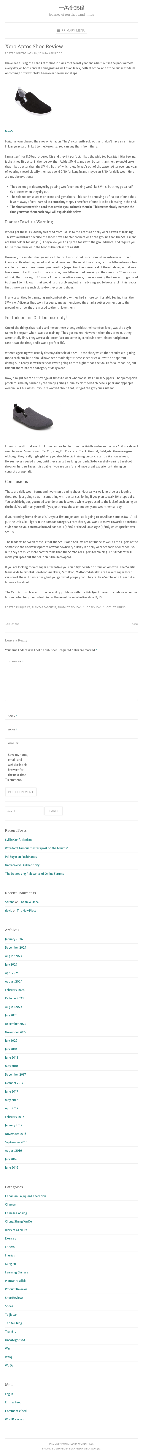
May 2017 (11, 1100)
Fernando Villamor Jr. (85, 1448)
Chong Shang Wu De (18, 1221)
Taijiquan (11, 1315)
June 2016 (11, 1167)
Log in (9, 1394)
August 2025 (13, 956)
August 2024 (13, 981)
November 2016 (15, 1134)
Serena (10, 902)
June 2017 (11, 1091)
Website (13, 743)
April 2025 (12, 973)
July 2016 (11, 1159)
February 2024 (15, 990)
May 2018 (11, 1066)
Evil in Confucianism (18, 840)
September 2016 (16, 1142)
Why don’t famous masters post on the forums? (36, 848)
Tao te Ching (13, 1323)
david (8, 910)
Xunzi (135, 623)
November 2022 (15, 1032)
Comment (16, 661)
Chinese (10, 1204)
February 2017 (14, 1117)
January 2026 (14, 939)
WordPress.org (15, 1419)
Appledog (56, 53)
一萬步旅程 (71, 7)
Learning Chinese (16, 1272)
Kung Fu (10, 1264)
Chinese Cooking (16, 1213)
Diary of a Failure (16, 1230)
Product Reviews (70, 607)
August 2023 (13, 1007)
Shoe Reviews (92, 607)
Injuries (24, 607)
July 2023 (11, 1015)
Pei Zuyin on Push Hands (21, 857)
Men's (9, 131)
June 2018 (11, 1057)
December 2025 (15, 947)
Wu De (9, 1365)
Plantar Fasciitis (44, 607)
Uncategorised (15, 1340)
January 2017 (13, 1125)
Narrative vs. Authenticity (22, 865)
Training (119, 607)
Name (12, 715)
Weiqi (8, 1357)
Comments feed (16, 1411)
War (7, 1348)
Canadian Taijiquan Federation (25, 1196)
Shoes (107, 607)
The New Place (29, 902)
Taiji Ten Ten (12, 623)
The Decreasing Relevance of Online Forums (34, 874)
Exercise (10, 1238)
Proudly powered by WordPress (71, 1443)
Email (13, 729)
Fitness (10, 1247)
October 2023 (14, 998)
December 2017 (15, 1074)
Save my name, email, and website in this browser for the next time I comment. (18, 767)
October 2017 (14, 1083)
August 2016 (13, 1150)
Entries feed (13, 1402)
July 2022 (11, 1040)
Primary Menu (73, 30)
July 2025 (11, 964)
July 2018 (11, 1049)
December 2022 (15, 1024)
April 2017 (11, 1108)
